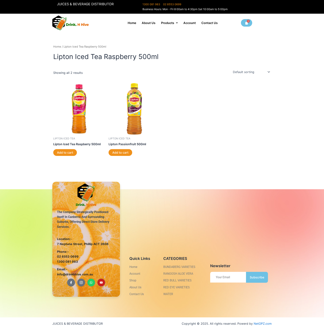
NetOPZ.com (263, 323)
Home (132, 23)
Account (189, 23)
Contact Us (209, 23)
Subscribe (257, 277)
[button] (169, 23)
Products (167, 23)
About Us (148, 23)
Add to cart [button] (65, 152)
